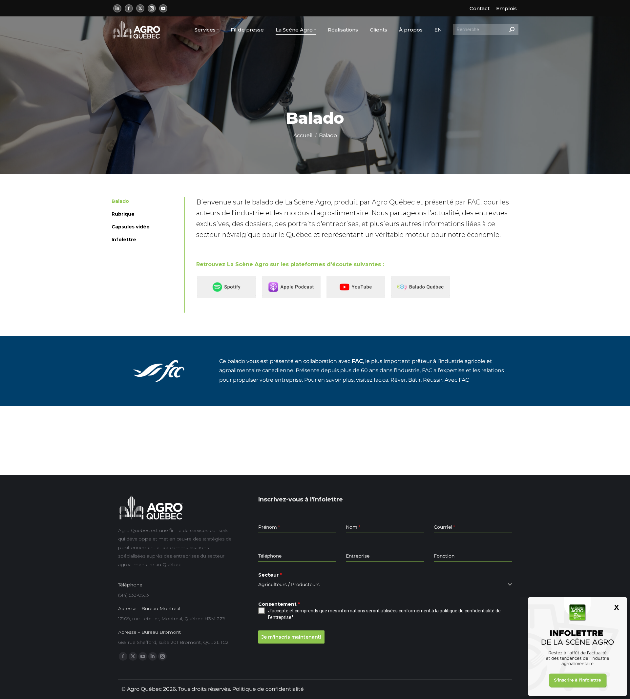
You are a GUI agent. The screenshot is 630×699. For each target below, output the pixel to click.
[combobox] (385, 584)
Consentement (279, 604)
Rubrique (123, 214)
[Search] (511, 29)
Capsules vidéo (131, 227)
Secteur (270, 575)
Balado (120, 201)
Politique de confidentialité (268, 689)
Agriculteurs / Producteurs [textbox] (289, 584)
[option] (228, 287)
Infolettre (124, 240)
